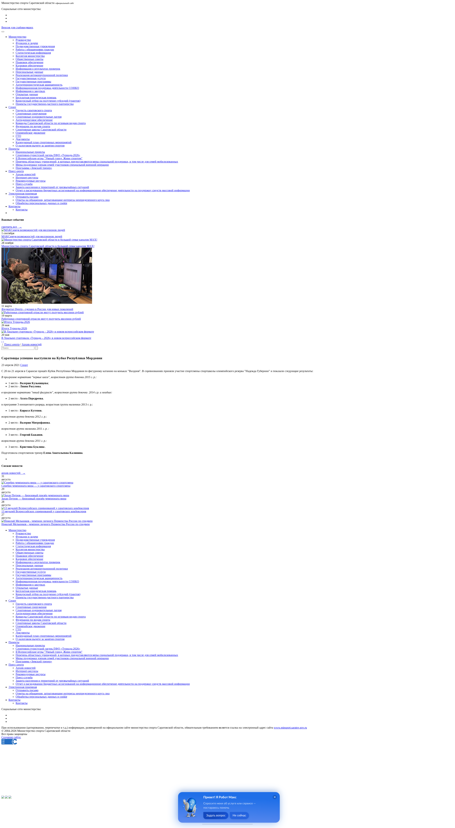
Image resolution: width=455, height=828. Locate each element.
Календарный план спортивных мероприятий (43, 142)
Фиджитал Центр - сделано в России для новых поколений (37, 309)
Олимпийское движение (30, 132)
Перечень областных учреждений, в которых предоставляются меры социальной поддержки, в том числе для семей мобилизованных (97, 161)
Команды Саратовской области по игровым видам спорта (51, 123)
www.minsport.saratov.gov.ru (290, 727)
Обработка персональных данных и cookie (41, 203)
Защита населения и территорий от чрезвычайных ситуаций (52, 187)
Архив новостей (26, 174)
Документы (23, 139)
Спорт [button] (12, 107)
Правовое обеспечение (29, 62)
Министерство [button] (17, 36)
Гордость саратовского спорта (34, 110)
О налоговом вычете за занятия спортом (40, 145)
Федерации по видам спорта (33, 126)
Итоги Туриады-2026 (14, 328)
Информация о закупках (30, 91)
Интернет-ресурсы (27, 177)
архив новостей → (13, 472)
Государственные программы (33, 81)
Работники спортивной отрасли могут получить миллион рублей (41, 318)
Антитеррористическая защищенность (39, 84)
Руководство (23, 39)
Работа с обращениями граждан (35, 49)
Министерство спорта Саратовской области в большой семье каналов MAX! (47, 246)
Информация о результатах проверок (38, 68)
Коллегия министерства (30, 55)
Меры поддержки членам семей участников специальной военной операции (62, 164)
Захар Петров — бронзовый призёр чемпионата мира (33, 498)
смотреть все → (11, 226)
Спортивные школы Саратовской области (41, 129)
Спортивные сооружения (31, 113)
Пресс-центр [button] (16, 171)
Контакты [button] (14, 206)
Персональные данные (29, 71)
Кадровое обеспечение (29, 65)
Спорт (24, 365)
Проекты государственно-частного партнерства (45, 103)
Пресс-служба (24, 183)
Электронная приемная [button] (23, 193)
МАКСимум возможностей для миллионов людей (31, 236)
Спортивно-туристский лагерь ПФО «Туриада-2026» (48, 155)
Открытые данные (27, 94)
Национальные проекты (30, 151)
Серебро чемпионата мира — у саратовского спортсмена (35, 485)
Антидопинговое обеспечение (34, 119)
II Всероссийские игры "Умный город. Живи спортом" (49, 158)
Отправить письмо (27, 196)
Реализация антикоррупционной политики (42, 75)
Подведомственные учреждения (35, 46)
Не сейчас (239, 815)
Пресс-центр (12, 344)
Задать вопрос (216, 815)
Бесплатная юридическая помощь (36, 97)
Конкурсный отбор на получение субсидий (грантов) (48, 100)
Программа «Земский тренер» (34, 167)
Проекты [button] (14, 148)
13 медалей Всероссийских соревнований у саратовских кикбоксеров (43, 511)
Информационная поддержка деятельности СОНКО (47, 87)
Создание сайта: (11, 737)
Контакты (22, 209)
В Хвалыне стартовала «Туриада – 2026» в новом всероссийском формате (46, 337)
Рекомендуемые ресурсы (31, 180)
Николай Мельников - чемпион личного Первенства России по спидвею (45, 524)
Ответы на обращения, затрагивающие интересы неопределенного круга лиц (63, 199)
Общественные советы (29, 59)
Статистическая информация (33, 52)
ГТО (18, 135)
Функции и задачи (27, 43)
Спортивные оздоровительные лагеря (38, 116)
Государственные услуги (31, 78)
